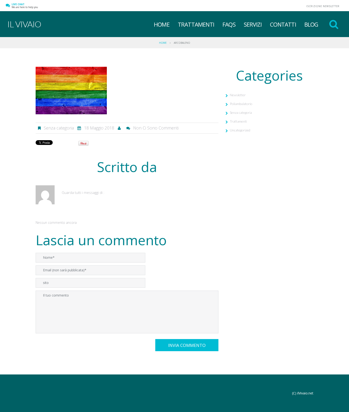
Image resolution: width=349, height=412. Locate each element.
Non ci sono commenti (156, 128)
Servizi (253, 24)
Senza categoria (241, 112)
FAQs (229, 24)
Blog (311, 24)
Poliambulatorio (241, 104)
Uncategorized (240, 130)
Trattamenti (196, 24)
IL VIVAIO (24, 24)
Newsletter (238, 95)
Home (162, 24)
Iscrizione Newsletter (323, 6)
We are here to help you (25, 6)
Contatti (283, 24)
